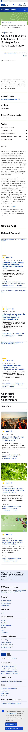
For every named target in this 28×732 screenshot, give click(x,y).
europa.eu (13, 658)
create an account (12, 53)
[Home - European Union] (6, 5)
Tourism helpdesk (6, 603)
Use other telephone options (8, 668)
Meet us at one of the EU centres (9, 673)
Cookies (3, 695)
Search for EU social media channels (11, 681)
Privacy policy (5, 691)
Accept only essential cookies (14, 728)
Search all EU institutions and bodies (11, 703)
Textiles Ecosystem (6, 625)
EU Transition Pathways (10, 587)
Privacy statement (6, 642)
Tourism (3, 620)
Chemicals (4, 623)
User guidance (5, 605)
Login (5, 53)
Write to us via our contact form (9, 671)
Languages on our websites (8, 688)
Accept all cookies (11, 724)
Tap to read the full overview (9, 99)
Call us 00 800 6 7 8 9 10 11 (8, 666)
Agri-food (3, 627)
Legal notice (4, 693)
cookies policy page (11, 713)
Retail (2, 630)
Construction (4, 632)
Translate (20, 5)
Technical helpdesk (6, 600)
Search (24, 5)
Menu (25, 10)
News (9, 22)
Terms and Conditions (7, 644)
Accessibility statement (7, 640)
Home (4, 22)
